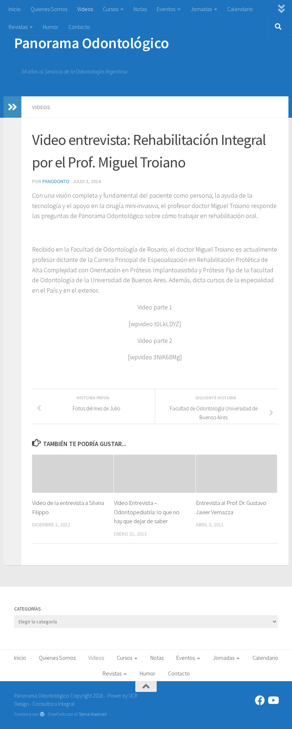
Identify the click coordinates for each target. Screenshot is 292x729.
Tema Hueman (93, 714)
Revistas (18, 26)
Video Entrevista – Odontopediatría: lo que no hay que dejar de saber (146, 512)
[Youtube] (273, 700)
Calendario (240, 8)
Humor (50, 26)
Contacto (79, 26)
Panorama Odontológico (91, 43)
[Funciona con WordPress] (42, 714)
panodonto (55, 181)
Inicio (15, 8)
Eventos (166, 8)
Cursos (110, 8)
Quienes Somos (49, 8)
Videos (85, 8)
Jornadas (201, 8)
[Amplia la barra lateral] (12, 107)
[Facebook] (260, 700)
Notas (140, 8)
